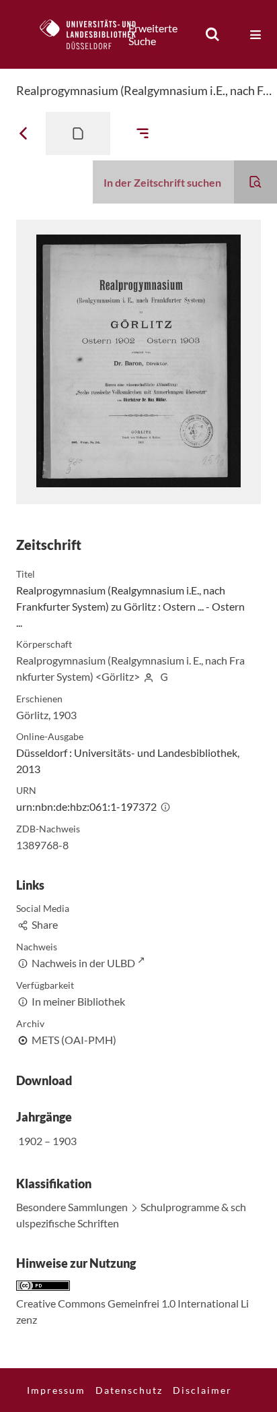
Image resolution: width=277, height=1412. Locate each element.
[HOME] (95, 34)
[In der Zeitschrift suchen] (255, 182)
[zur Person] (148, 676)
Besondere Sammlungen (72, 1206)
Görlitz (32, 714)
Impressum (56, 1390)
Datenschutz (129, 1390)
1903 (64, 714)
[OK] (212, 34)
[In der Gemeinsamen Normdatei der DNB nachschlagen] (164, 676)
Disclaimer (202, 1390)
